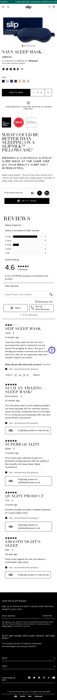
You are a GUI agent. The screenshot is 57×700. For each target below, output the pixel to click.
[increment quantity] (42, 92)
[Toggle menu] (3, 7)
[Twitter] (34, 677)
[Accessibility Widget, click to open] (51, 350)
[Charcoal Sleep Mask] (15, 81)
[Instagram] (44, 677)
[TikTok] (49, 677)
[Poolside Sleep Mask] (28, 81)
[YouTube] (53, 677)
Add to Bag (16, 92)
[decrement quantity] (32, 92)
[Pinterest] (39, 677)
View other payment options (13, 63)
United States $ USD (8, 679)
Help (4, 658)
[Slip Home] (28, 7)
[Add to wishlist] (48, 92)
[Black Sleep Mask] (3, 81)
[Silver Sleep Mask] (23, 81)
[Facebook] (29, 677)
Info (4, 666)
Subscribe (47, 615)
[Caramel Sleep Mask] (19, 81)
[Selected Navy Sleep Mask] (11, 81)
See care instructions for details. (29, 181)
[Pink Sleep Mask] (7, 81)
